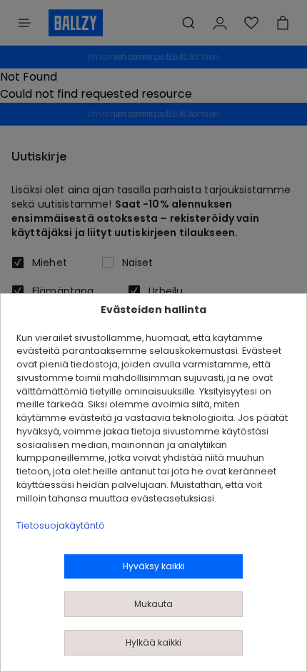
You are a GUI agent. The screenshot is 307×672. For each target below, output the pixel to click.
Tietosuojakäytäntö (60, 525)
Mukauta (153, 604)
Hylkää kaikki (153, 642)
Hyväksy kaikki (154, 566)
